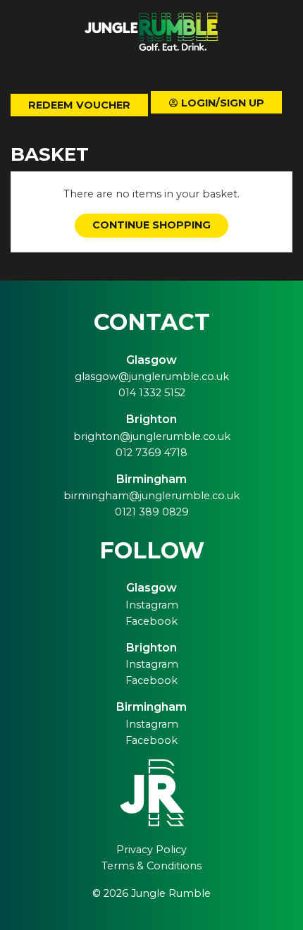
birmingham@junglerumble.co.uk (151, 495)
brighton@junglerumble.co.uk (151, 436)
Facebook (151, 621)
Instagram (151, 605)
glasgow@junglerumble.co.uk (152, 376)
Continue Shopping (151, 225)
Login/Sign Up (221, 103)
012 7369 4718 (151, 452)
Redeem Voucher (79, 105)
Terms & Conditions (151, 865)
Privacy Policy (151, 849)
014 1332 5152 (151, 392)
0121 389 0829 (152, 512)
